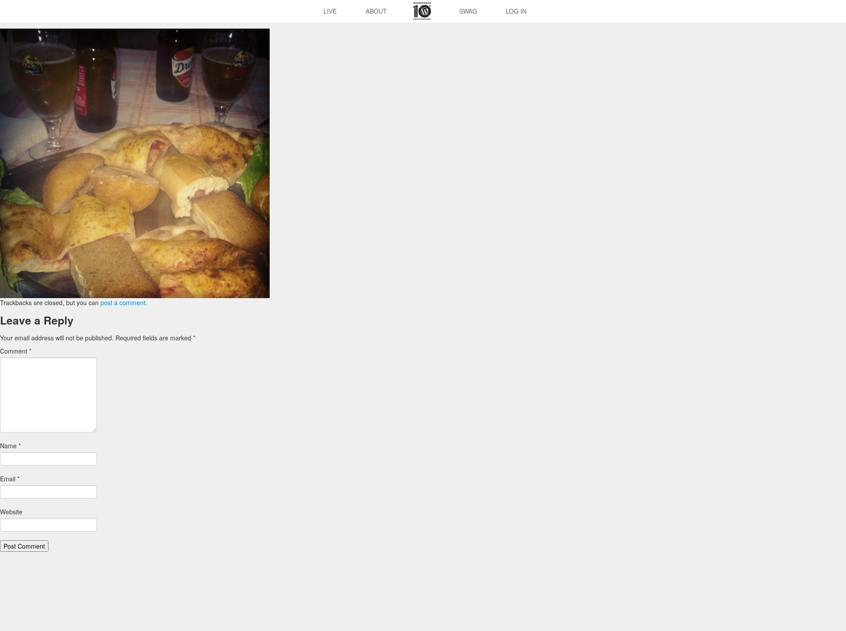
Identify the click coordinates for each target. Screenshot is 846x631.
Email (9, 478)
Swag (468, 11)
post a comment (122, 302)
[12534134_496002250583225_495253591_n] (135, 162)
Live (330, 11)
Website (11, 511)
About (376, 11)
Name (10, 445)
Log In (516, 11)
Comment (15, 351)
